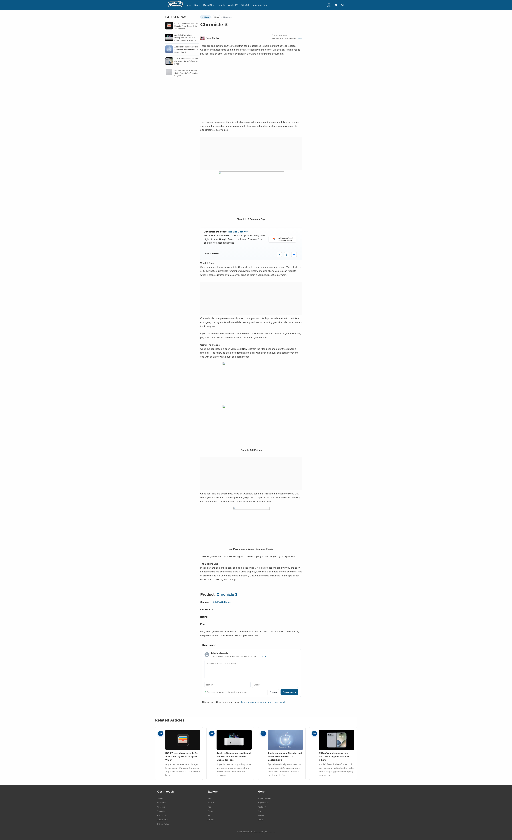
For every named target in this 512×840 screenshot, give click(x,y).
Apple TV (233, 5)
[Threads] (286, 254)
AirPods (210, 819)
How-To (221, 5)
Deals (197, 5)
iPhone (210, 811)
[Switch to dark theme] (336, 5)
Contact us (162, 815)
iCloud (260, 819)
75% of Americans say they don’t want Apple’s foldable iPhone (334, 756)
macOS (261, 815)
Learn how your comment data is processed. (263, 702)
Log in (263, 656)
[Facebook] (294, 254)
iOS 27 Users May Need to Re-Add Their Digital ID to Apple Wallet (181, 756)
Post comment (289, 692)
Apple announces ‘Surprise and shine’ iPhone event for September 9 (285, 756)
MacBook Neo (260, 5)
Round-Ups (208, 5)
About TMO (162, 819)
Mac (209, 806)
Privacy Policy (163, 823)
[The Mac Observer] (175, 5)
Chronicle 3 (227, 594)
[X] (279, 254)
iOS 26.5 (245, 5)
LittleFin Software (221, 602)
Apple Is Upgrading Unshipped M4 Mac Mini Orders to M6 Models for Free (234, 756)
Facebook (161, 802)
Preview (273, 692)
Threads (161, 811)
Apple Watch (263, 802)
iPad (209, 815)
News (188, 5)
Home (206, 17)
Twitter (160, 798)
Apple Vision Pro (265, 798)
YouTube (161, 806)
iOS (259, 811)
